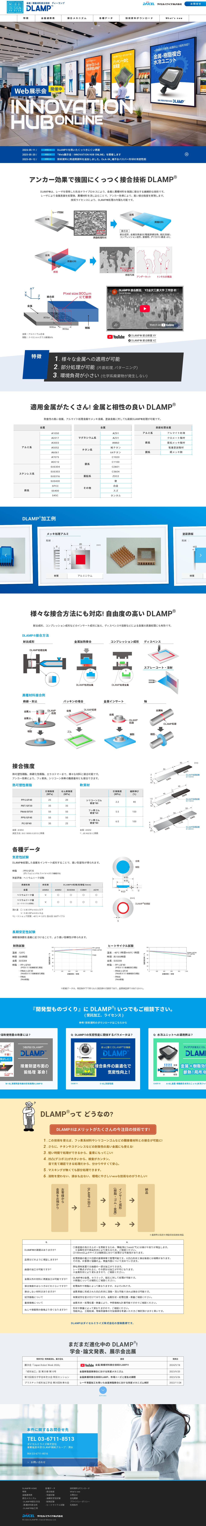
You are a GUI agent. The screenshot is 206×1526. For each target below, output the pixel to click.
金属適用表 (48, 18)
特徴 (26, 18)
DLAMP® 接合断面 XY (143, 335)
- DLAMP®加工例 (30, 1508)
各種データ (106, 18)
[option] (103, 555)
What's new (174, 18)
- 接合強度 (49, 1491)
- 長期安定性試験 (52, 1498)
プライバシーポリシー (80, 1501)
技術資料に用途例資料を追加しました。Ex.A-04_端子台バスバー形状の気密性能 (101, 159)
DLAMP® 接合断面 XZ (143, 340)
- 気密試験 (49, 1495)
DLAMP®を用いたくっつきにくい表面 (78, 150)
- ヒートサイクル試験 (54, 1505)
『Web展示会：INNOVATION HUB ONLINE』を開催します (89, 155)
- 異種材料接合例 (30, 1505)
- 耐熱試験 (49, 1501)
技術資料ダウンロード (139, 18)
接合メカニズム (77, 18)
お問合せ (195, 4)
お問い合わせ (38, 1462)
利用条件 (74, 1505)
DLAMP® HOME (29, 1488)
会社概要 (74, 1498)
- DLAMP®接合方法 (31, 1501)
